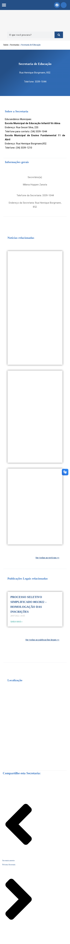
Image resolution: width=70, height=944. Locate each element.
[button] (4, 5)
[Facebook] (57, 5)
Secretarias (14, 45)
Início (5, 45)
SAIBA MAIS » (16, 622)
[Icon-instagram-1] (64, 5)
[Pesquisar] (59, 35)
